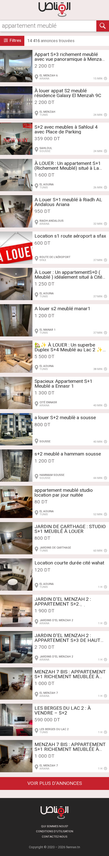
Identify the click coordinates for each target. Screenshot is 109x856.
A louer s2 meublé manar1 (62, 308)
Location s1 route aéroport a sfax (70, 236)
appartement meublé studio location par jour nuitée (63, 492)
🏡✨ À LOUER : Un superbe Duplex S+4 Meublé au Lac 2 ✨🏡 (68, 349)
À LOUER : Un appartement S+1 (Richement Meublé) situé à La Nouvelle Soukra (67, 168)
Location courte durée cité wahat (69, 563)
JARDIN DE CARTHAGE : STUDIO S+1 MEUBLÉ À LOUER (70, 529)
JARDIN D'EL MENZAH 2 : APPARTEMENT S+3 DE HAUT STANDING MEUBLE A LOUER (67, 640)
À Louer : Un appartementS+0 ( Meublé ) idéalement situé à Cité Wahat (68, 277)
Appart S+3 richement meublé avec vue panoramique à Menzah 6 (69, 59)
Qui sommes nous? (54, 826)
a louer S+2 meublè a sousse (65, 417)
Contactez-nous (54, 836)
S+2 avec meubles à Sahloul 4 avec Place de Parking (66, 129)
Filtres (15, 40)
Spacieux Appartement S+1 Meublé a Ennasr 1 (63, 383)
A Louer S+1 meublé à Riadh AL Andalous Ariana (68, 202)
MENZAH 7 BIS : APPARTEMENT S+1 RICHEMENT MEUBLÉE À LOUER (70, 676)
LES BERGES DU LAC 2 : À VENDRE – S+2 (62, 710)
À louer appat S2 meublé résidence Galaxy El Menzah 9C (67, 93)
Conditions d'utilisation (54, 831)
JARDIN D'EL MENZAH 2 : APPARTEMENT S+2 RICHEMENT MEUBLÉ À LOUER (68, 604)
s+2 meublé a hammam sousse (67, 454)
